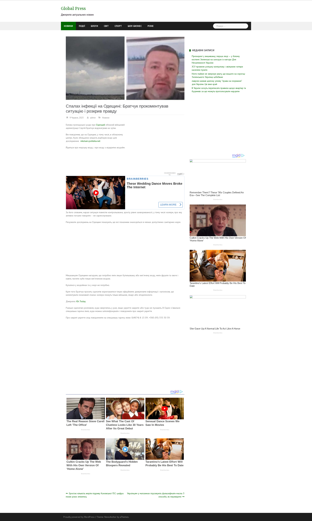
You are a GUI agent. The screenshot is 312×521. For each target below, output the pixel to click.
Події (82, 26)
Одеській (100, 124)
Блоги (94, 26)
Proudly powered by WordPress (79, 516)
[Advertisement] (157, 147)
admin (93, 117)
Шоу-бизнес (135, 26)
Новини (68, 26)
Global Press (73, 8)
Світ (106, 26)
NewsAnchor (110, 516)
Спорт (118, 26)
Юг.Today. (81, 301)
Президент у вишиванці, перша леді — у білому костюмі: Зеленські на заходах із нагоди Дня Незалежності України (216, 59)
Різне (151, 26)
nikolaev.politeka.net (90, 141)
